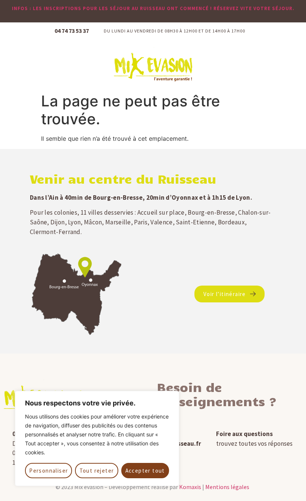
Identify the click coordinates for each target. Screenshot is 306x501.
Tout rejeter (96, 470)
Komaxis (190, 487)
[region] (97, 438)
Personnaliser (48, 470)
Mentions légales (227, 487)
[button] (291, 64)
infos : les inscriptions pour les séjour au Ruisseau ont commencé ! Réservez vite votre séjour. (153, 8)
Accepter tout (145, 470)
